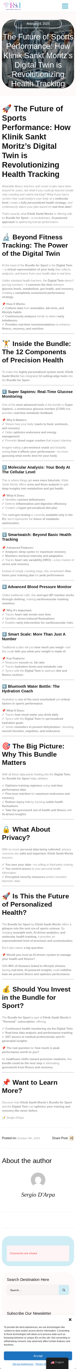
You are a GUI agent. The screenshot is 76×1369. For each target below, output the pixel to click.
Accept (38, 1355)
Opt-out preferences (23, 1364)
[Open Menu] (65, 6)
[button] (70, 1320)
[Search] (64, 1290)
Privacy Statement (45, 1364)
